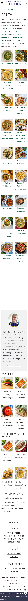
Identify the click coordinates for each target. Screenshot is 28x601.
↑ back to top (14, 522)
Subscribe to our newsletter (12, 498)
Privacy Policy (14, 533)
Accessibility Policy (14, 539)
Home (3, 10)
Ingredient (12, 10)
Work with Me (14, 554)
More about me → (14, 366)
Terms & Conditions (14, 536)
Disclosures (14, 542)
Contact (14, 557)
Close (9, 599)
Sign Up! (6, 568)
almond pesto (11, 28)
